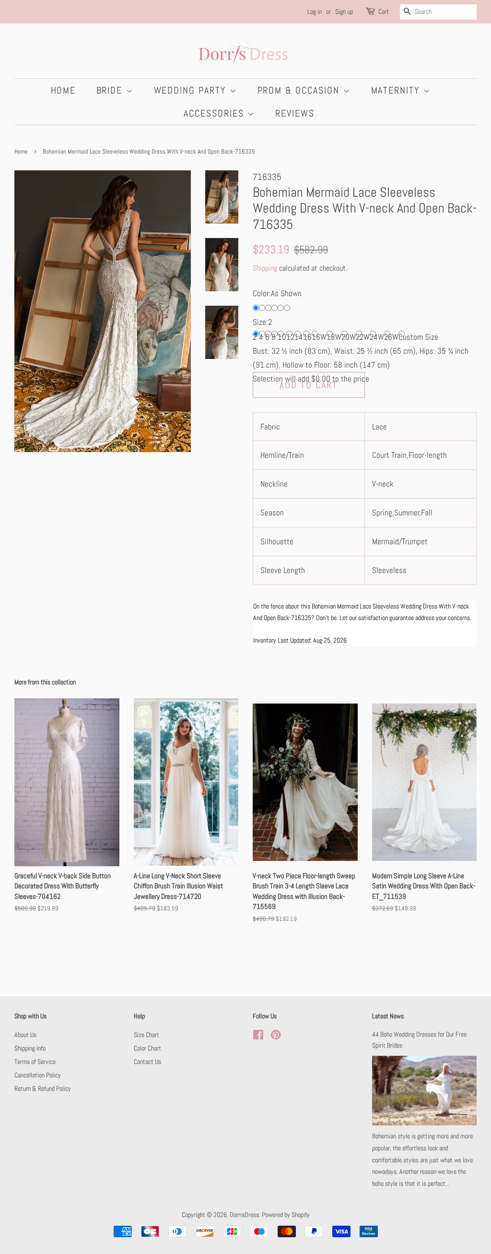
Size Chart (146, 1034)
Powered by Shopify (286, 1214)
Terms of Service (35, 1061)
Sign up (344, 11)
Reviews (295, 113)
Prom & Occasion (300, 90)
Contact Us (147, 1061)
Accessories (215, 113)
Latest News (388, 1016)
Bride (111, 90)
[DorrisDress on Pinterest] (275, 1036)
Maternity (397, 90)
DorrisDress (244, 1214)
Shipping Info (30, 1048)
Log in (314, 11)
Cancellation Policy (37, 1075)
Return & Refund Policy (42, 1088)
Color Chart (147, 1048)
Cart (383, 11)
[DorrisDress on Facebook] (258, 1036)
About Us (25, 1034)
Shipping (265, 268)
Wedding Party (192, 90)
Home (63, 90)
